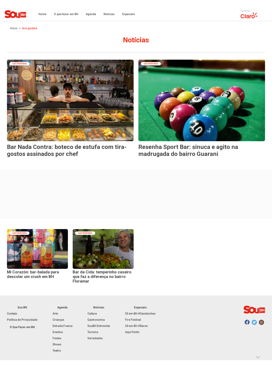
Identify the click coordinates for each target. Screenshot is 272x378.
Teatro (57, 350)
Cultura (92, 313)
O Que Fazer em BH (22, 327)
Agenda (62, 307)
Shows (57, 344)
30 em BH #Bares (136, 325)
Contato (12, 313)
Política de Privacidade (22, 319)
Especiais (140, 307)
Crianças (58, 319)
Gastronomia (96, 319)
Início (14, 28)
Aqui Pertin (132, 332)
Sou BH (22, 307)
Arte (55, 313)
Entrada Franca (62, 325)
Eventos (58, 332)
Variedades (95, 338)
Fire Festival (133, 319)
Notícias (98, 307)
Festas (57, 338)
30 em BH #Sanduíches (140, 313)
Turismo (92, 332)
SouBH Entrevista (98, 325)
